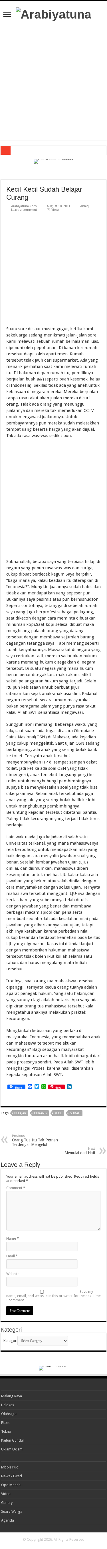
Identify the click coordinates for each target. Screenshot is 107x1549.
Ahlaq (84, 206)
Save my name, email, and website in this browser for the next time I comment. (53, 1295)
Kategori (10, 1340)
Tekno (6, 1431)
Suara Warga (11, 1511)
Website (12, 1274)
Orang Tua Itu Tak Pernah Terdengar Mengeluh (35, 1140)
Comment (15, 1188)
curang (40, 1113)
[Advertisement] (53, 80)
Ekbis (5, 1422)
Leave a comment (24, 210)
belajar (20, 1113)
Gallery (7, 1502)
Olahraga (9, 1414)
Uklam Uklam (12, 1449)
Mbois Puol (10, 1467)
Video (6, 1494)
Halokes (7, 1405)
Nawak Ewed (11, 1476)
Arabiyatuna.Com (24, 206)
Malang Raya (11, 1396)
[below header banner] (54, 161)
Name (12, 1238)
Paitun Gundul (12, 1440)
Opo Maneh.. (11, 1485)
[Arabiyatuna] (53, 13)
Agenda (7, 1520)
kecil (58, 1113)
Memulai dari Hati (79, 1151)
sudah (75, 1113)
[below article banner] (54, 1129)
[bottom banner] (53, 1368)
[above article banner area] (53, 171)
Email (12, 1256)
